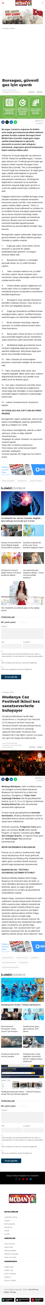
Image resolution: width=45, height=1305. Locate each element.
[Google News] (39, 123)
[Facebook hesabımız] (16, 1179)
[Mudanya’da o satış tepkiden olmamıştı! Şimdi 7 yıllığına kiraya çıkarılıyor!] (33, 1043)
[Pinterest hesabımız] (27, 1179)
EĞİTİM (7, 1234)
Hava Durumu (9, 1244)
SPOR (6, 1231)
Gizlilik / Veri (8, 1270)
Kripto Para (8, 1247)
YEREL (40, 747)
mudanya (24, 962)
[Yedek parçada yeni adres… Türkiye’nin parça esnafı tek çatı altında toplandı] (22, 1077)
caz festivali (8, 958)
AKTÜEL (31, 92)
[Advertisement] (22, 54)
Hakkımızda (8, 1267)
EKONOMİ (8, 1227)
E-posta (26, 642)
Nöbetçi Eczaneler (11, 1254)
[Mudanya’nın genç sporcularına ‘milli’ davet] (33, 1016)
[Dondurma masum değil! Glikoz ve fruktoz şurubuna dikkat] (11, 559)
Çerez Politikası (10, 1274)
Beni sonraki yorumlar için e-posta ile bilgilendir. (19, 663)
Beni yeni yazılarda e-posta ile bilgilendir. (17, 669)
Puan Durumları (10, 1257)
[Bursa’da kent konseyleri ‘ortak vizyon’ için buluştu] (11, 1016)
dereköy (35, 958)
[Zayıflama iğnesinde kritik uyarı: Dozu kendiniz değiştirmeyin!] (33, 532)
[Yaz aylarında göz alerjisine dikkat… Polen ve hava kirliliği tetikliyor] (33, 559)
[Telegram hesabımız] (31, 1179)
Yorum (5, 626)
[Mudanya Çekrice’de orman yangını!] (11, 1043)
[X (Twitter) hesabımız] (19, 1179)
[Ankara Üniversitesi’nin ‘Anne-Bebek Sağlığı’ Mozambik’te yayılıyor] (11, 532)
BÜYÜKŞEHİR (9, 1224)
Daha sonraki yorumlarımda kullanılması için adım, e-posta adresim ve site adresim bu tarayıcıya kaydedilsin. (22, 655)
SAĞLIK (39, 92)
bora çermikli (8, 481)
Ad (3, 642)
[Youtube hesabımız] (23, 1179)
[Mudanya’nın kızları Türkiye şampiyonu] (22, 990)
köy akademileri (9, 962)
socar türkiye (36, 481)
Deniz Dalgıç (23, 958)
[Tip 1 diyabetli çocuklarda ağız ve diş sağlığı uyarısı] (22, 593)
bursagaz (23, 481)
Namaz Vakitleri (10, 1251)
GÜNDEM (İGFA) (10, 1217)
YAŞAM (7, 1221)
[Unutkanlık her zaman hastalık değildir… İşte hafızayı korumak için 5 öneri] (22, 503)
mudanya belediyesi (10, 967)
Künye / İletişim (10, 1280)
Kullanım (7, 1277)
